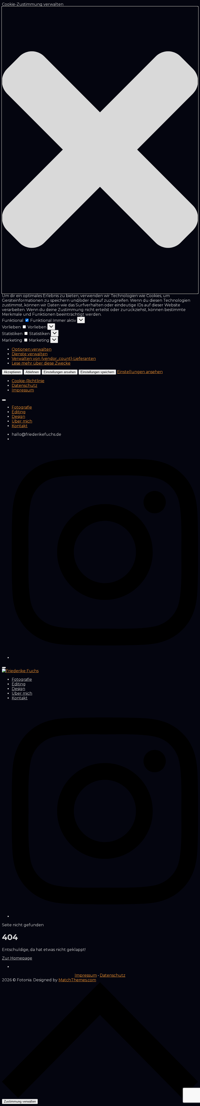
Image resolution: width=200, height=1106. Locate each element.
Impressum (23, 390)
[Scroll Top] (100, 1096)
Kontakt (20, 426)
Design (18, 416)
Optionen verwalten (31, 349)
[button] (100, 150)
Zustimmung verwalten (20, 1101)
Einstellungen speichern (97, 372)
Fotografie (22, 407)
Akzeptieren (12, 372)
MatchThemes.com (77, 980)
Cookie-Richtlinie (28, 381)
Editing (19, 412)
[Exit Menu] (4, 400)
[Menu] (4, 667)
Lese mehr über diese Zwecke (41, 363)
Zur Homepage (17, 958)
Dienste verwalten (30, 354)
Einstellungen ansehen (60, 372)
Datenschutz (24, 385)
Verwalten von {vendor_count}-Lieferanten (54, 358)
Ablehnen (32, 372)
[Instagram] (105, 657)
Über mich (22, 421)
